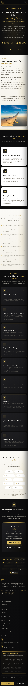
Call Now (8, 683)
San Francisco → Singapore (7, 631)
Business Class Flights (6, 601)
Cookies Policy (13, 681)
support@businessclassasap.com (11, 642)
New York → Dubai (5, 625)
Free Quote (21, 683)
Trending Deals (4, 606)
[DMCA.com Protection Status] (15, 572)
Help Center (3, 612)
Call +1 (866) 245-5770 (15, 547)
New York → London (5, 620)
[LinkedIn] (12, 593)
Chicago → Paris (4, 628)
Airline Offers (4, 604)
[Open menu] (25, 2)
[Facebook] (2, 593)
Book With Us (4, 609)
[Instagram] (6, 593)
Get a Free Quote (14, 542)
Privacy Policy (6, 681)
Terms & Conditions (21, 681)
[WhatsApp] (9, 593)
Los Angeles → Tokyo (5, 623)
